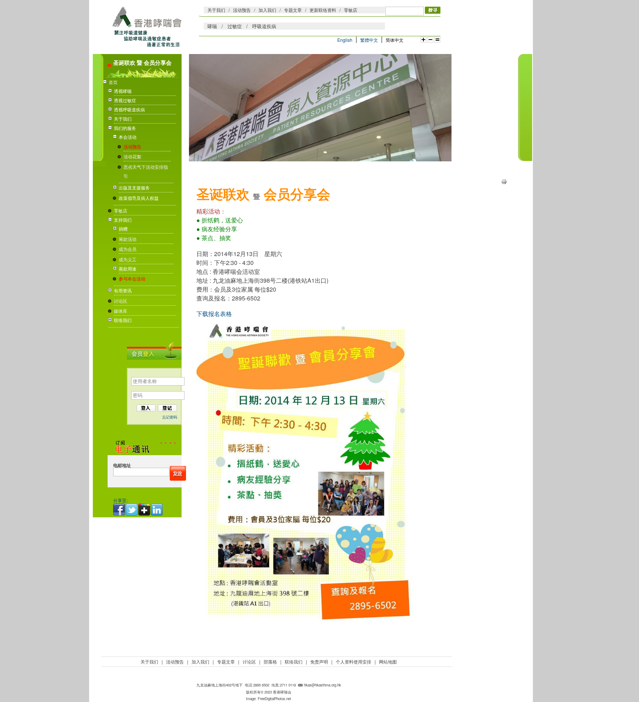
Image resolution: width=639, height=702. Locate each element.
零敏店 (350, 10)
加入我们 (267, 10)
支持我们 (123, 219)
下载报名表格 (214, 313)
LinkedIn (157, 509)
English (344, 40)
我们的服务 (125, 128)
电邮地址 (122, 465)
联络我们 (123, 320)
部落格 (270, 661)
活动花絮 (132, 156)
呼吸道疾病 (264, 26)
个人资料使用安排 (353, 661)
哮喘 (212, 26)
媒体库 (120, 311)
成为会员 (127, 249)
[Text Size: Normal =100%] (437, 40)
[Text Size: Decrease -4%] (430, 40)
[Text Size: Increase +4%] (423, 40)
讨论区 (120, 301)
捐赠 (123, 228)
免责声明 (319, 661)
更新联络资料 (323, 10)
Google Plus (144, 509)
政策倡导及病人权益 (139, 198)
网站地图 (388, 661)
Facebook (119, 509)
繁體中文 (369, 40)
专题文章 (293, 10)
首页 (113, 82)
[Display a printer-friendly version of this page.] (504, 181)
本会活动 (127, 137)
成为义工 (127, 259)
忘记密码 (169, 417)
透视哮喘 (123, 91)
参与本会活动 (132, 278)
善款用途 (127, 268)
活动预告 (242, 10)
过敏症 (234, 26)
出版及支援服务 (134, 187)
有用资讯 (123, 290)
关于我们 (216, 10)
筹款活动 (127, 239)
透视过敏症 (125, 100)
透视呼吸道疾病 (129, 109)
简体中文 (394, 40)
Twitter (132, 509)
